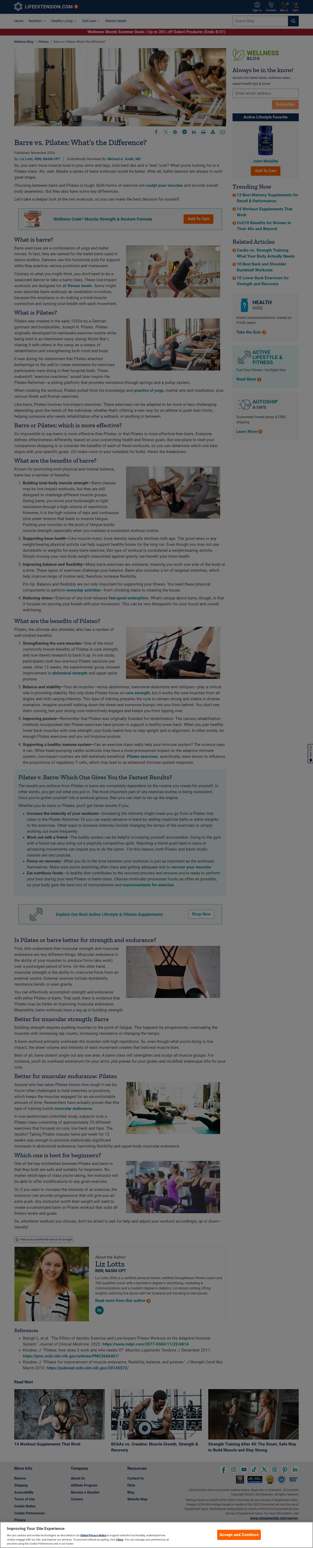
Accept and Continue (239, 1534)
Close (119, 1539)
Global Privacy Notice (93, 1535)
